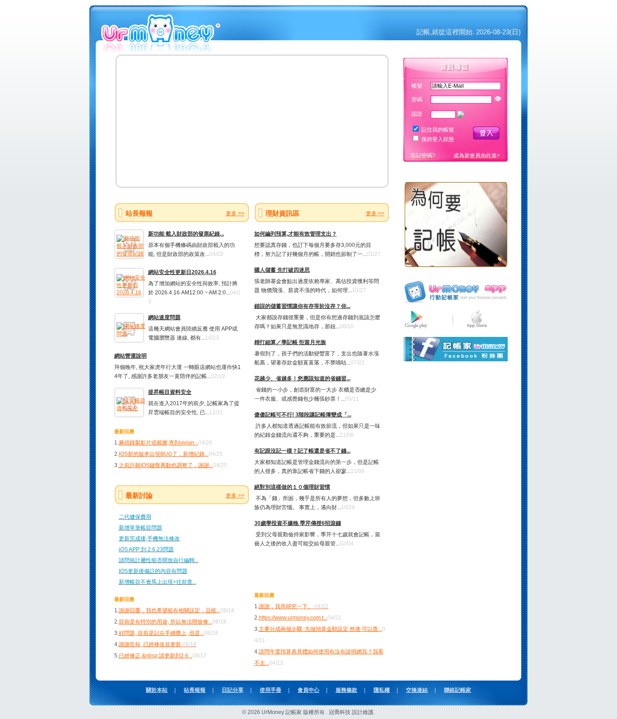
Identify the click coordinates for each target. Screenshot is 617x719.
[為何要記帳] (455, 270)
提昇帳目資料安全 (170, 392)
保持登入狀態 (437, 139)
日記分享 (232, 690)
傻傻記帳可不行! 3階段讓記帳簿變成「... (302, 415)
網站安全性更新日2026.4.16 (182, 272)
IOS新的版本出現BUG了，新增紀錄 (162, 454)
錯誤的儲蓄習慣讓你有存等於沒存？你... (302, 306)
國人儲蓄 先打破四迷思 (282, 270)
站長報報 (195, 690)
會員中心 (308, 690)
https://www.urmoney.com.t (291, 618)
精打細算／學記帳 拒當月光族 (290, 342)
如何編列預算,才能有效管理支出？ (295, 234)
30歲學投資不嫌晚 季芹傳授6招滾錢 (297, 523)
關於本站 (157, 690)
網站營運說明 (130, 356)
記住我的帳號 (437, 130)
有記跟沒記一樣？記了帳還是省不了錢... (302, 451)
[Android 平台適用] (416, 328)
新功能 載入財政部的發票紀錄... (186, 234)
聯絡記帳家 (457, 690)
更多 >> (235, 213)
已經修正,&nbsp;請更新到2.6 (153, 656)
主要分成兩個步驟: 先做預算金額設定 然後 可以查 (318, 629)
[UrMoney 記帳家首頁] (161, 49)
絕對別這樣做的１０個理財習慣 (292, 487)
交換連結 (417, 690)
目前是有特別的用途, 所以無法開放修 (163, 622)
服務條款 (346, 690)
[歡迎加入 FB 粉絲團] (455, 359)
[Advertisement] (307, 568)
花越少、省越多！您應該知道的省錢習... (302, 378)
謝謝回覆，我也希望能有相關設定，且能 (167, 610)
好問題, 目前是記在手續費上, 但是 (159, 633)
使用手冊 (270, 690)
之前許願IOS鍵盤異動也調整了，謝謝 (164, 465)
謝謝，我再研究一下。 (293, 606)
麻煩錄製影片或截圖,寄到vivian (156, 443)
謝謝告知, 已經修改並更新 (157, 644)
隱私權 (382, 690)
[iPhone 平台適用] (476, 328)
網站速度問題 (164, 317)
